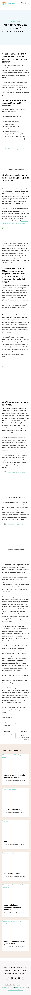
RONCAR (19, 722)
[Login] (25, 3)
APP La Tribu (22, 970)
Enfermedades (15, 21)
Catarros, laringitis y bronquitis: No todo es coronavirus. (12, 907)
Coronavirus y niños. (12, 873)
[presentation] (15, 763)
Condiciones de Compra (15, 990)
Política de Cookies (8, 987)
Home (5, 967)
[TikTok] (22, 978)
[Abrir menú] (28, 3)
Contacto (23, 973)
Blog (25, 967)
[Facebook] (8, 978)
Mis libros (19, 967)
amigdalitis (6, 722)
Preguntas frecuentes (11, 973)
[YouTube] (15, 978)
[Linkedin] (19, 978)
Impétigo (7, 841)
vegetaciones (6, 725)
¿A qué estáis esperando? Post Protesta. (24, 735)
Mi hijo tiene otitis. (7, 733)
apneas (13, 722)
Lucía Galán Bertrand (9, 31)
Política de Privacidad (21, 987)
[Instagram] (12, 978)
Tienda (14, 970)
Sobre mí (12, 967)
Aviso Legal (23, 985)
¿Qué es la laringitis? (12, 809)
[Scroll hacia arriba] (27, 990)
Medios (7, 970)
